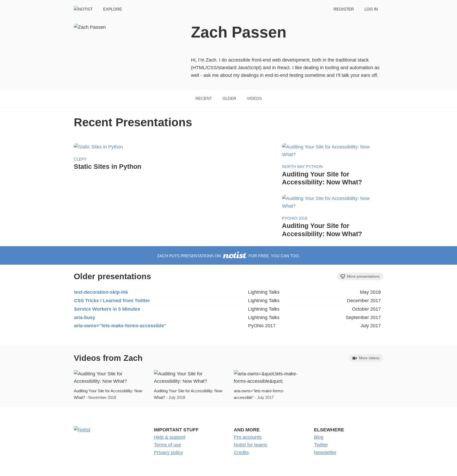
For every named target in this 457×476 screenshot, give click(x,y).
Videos (254, 98)
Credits (241, 452)
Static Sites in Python (107, 166)
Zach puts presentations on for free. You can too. (228, 256)
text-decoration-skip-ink (101, 292)
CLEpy (80, 159)
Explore (112, 9)
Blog (318, 437)
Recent (203, 98)
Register (343, 9)
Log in (371, 9)
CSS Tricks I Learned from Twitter (112, 300)
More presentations (363, 276)
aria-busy (84, 317)
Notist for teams (250, 444)
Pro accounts (248, 437)
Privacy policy (168, 452)
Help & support (169, 437)
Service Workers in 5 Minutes (107, 309)
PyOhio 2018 (294, 218)
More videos (369, 358)
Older (229, 98)
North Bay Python (302, 166)
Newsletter (325, 452)
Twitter (321, 444)
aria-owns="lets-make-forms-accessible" (120, 325)
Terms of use (167, 444)
